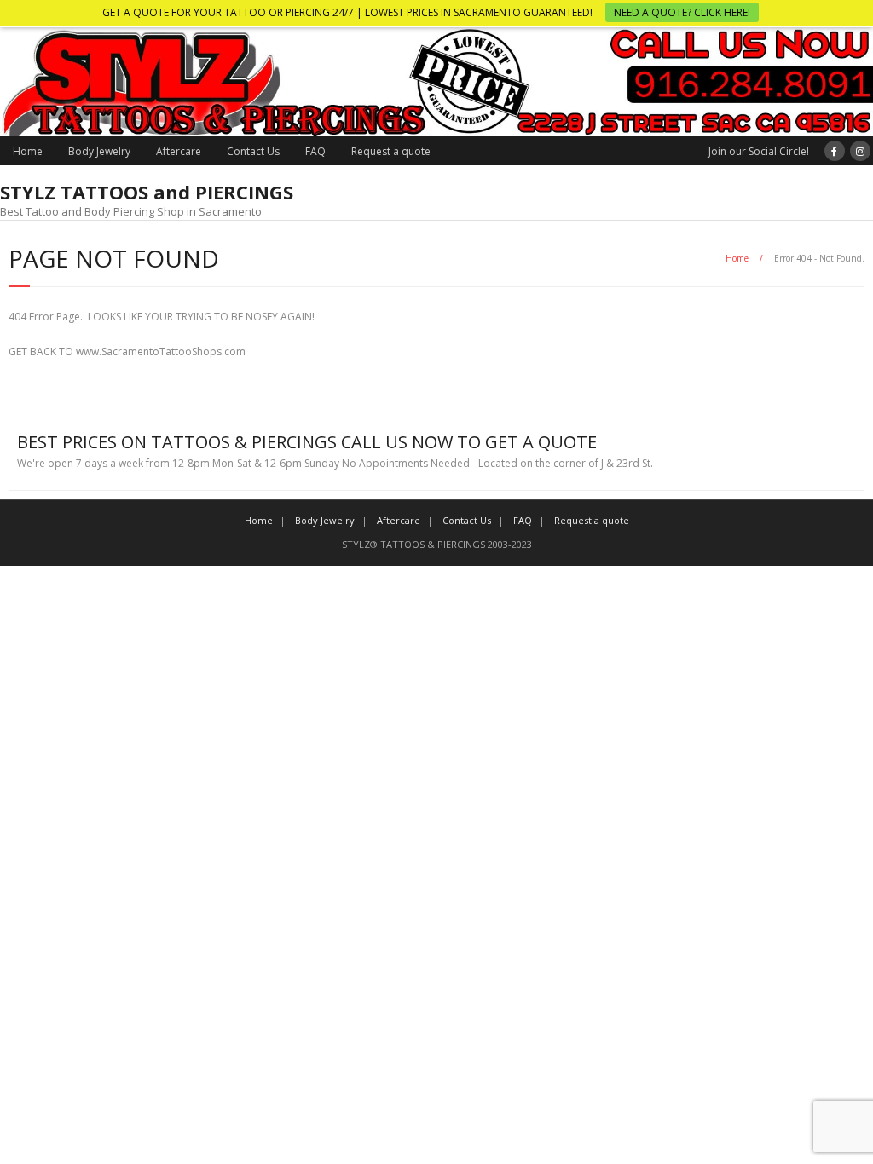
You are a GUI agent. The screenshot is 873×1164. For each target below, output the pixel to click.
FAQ (315, 151)
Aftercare (178, 151)
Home (28, 151)
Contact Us (253, 151)
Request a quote (391, 151)
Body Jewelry (99, 151)
